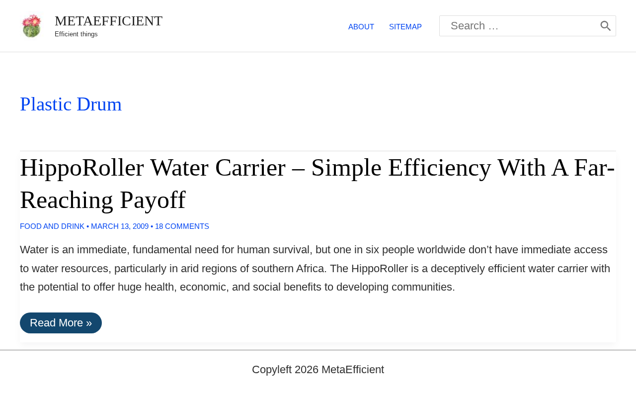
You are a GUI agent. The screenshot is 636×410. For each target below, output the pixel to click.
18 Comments (182, 226)
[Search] (606, 26)
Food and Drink (52, 226)
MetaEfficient (108, 20)
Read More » (60, 324)
